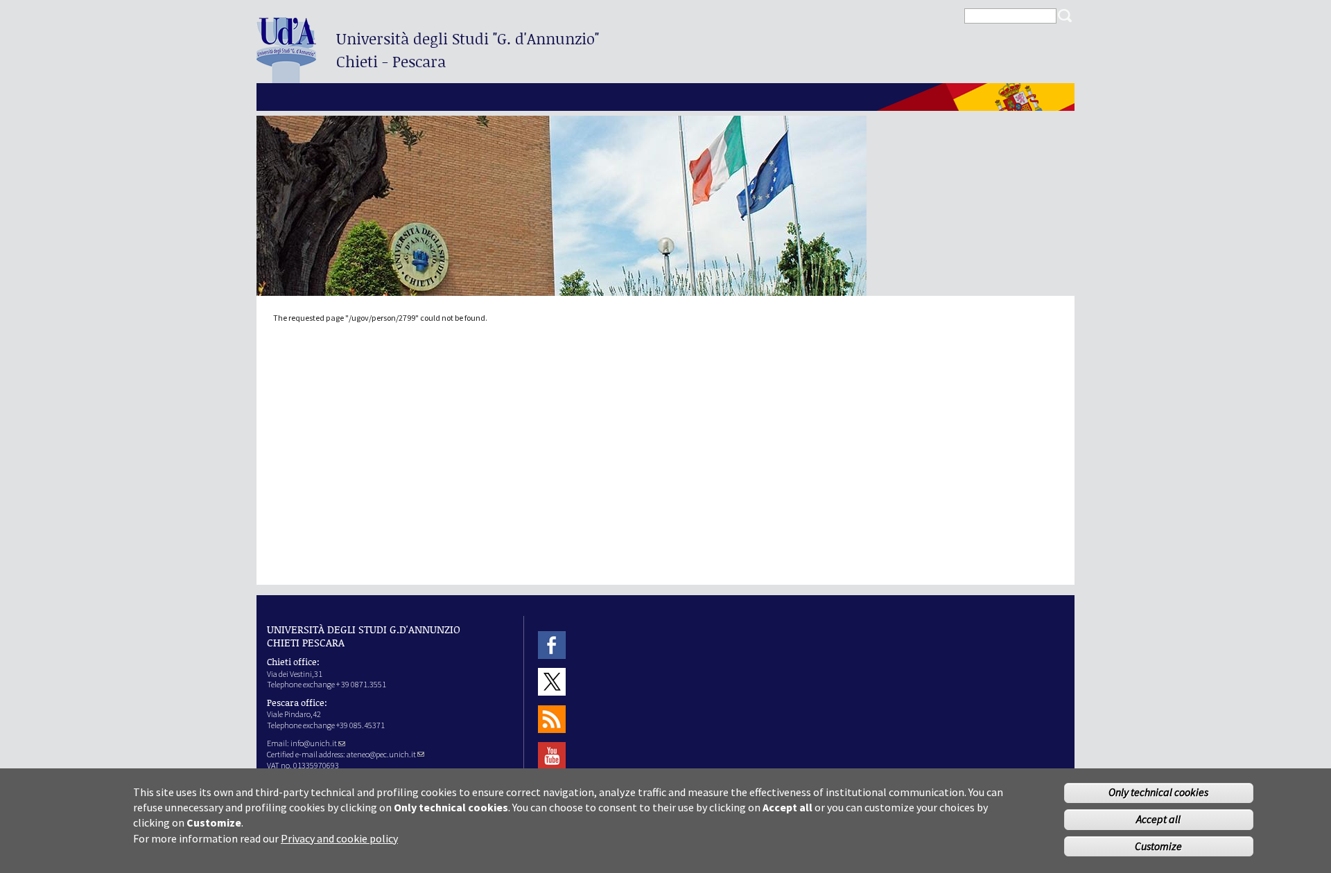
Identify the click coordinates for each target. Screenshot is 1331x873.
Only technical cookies (1158, 793)
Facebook (552, 645)
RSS (552, 719)
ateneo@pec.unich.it (381, 754)
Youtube (552, 755)
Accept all (1158, 820)
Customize (1158, 847)
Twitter (552, 682)
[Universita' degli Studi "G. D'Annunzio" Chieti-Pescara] (286, 77)
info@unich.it (313, 743)
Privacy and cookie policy (339, 838)
